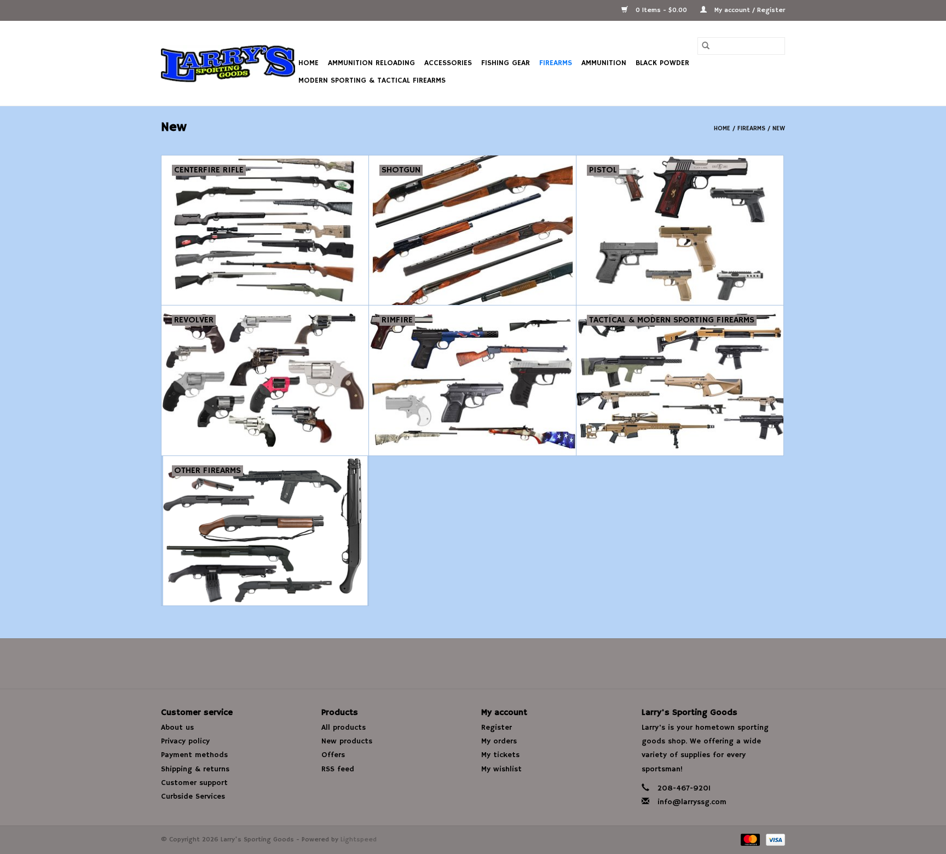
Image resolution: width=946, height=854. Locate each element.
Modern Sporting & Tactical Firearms (372, 80)
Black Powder (662, 63)
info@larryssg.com (691, 802)
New (778, 128)
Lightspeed (359, 839)
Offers (333, 755)
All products (343, 727)
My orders (499, 741)
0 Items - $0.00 (661, 10)
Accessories (448, 63)
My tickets (500, 755)
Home (308, 63)
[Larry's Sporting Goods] (228, 63)
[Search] (705, 46)
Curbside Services (193, 796)
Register (496, 727)
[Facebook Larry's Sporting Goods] (473, 663)
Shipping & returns (195, 769)
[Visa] (773, 839)
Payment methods (194, 755)
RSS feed (337, 769)
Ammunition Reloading (371, 63)
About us (177, 727)
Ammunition (603, 63)
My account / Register (748, 10)
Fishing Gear (505, 63)
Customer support (194, 783)
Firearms (555, 63)
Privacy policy (185, 741)
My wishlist (501, 769)
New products (346, 741)
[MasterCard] (749, 839)
